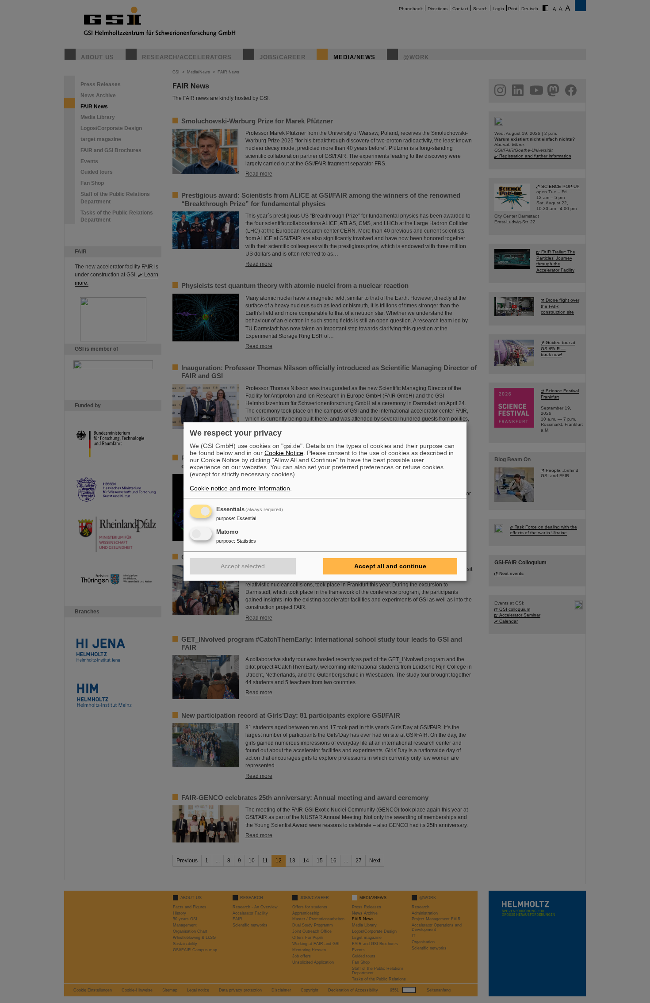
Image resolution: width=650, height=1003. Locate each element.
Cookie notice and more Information (240, 488)
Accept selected (243, 566)
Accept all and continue (390, 566)
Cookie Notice (283, 452)
